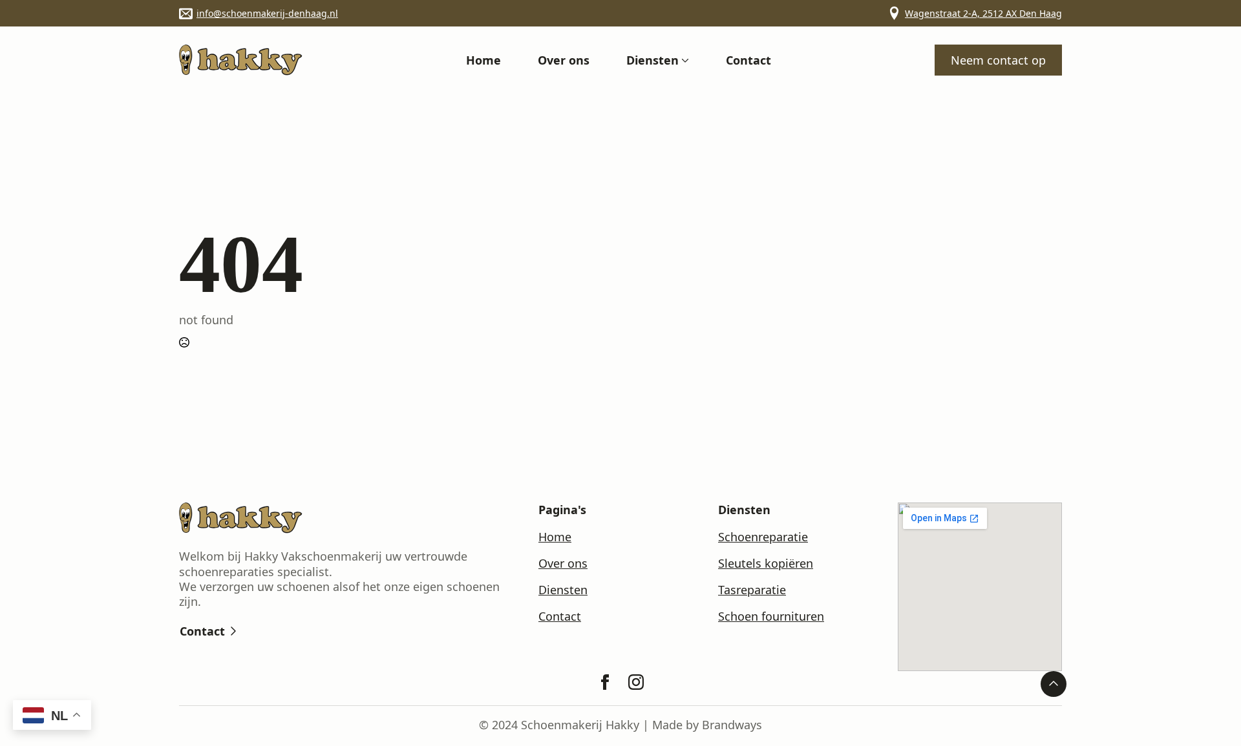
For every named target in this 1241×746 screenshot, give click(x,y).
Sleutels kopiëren (765, 563)
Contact (748, 60)
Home (483, 60)
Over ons (563, 60)
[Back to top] (1053, 684)
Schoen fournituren (771, 616)
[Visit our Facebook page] (605, 682)
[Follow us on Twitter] (636, 682)
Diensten (652, 60)
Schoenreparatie (763, 537)
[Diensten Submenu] (684, 60)
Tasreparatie (752, 590)
